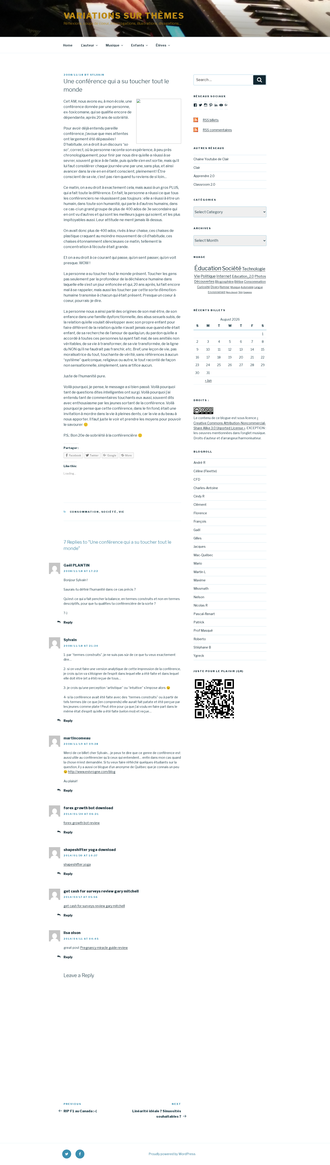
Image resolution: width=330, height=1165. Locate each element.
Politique (208, 276)
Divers (215, 287)
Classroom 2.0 (204, 184)
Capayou (247, 292)
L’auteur (87, 45)
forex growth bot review (82, 823)
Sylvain (97, 74)
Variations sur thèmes (124, 16)
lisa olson (72, 933)
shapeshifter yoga (77, 864)
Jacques (200, 546)
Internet (223, 276)
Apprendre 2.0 (204, 176)
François (200, 521)
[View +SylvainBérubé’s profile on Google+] (226, 105)
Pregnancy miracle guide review (104, 948)
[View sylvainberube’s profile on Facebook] (195, 105)
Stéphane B (202, 647)
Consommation (84, 511)
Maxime (200, 580)
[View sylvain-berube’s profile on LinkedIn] (216, 105)
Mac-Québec (203, 555)
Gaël (197, 530)
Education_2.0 (243, 276)
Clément (200, 504)
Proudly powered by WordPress (172, 1154)
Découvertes (204, 281)
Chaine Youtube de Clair (211, 159)
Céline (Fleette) (205, 471)
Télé (240, 292)
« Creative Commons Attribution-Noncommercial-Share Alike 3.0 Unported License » (230, 423)
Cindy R (199, 496)
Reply (68, 622)
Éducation (207, 268)
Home (68, 45)
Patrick (199, 622)
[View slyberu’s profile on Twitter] (200, 105)
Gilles (198, 538)
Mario (198, 563)
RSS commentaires (217, 130)
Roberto (200, 639)
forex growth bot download (88, 808)
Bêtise (238, 281)
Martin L (200, 572)
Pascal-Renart (204, 614)
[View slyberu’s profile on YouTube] (221, 105)
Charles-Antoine (206, 488)
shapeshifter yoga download (90, 850)
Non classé (232, 292)
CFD (197, 479)
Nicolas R (201, 605)
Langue (258, 287)
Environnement (216, 292)
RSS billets (211, 120)
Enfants (137, 45)
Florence (200, 513)
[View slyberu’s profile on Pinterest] (211, 105)
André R (199, 462)
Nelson (199, 597)
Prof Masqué (203, 630)
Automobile (247, 287)
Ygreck (199, 655)
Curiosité (203, 287)
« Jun (208, 380)
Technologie (253, 268)
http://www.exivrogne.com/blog (91, 772)
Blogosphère (224, 281)
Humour (225, 287)
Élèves (161, 45)
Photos (260, 276)
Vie (122, 511)
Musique (112, 45)
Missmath (201, 588)
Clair (197, 167)
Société (109, 511)
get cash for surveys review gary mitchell (101, 891)
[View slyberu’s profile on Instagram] (205, 105)
